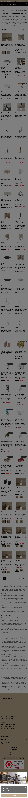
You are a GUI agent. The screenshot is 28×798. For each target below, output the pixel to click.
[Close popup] (26, 787)
